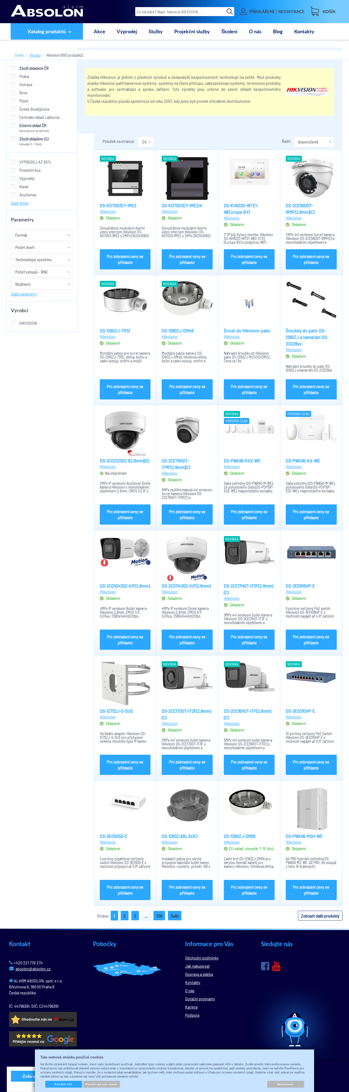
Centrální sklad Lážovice (39, 117)
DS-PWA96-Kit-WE (303, 461)
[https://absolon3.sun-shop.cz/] (47, 11)
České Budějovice (34, 109)
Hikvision (28, 323)
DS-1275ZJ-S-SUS (116, 711)
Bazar (24, 186)
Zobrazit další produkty (320, 915)
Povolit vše (64, 1084)
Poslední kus (30, 170)
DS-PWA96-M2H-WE (304, 836)
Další (175, 915)
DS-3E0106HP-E (300, 586)
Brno (23, 92)
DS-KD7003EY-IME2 (118, 205)
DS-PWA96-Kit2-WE (242, 461)
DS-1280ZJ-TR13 (115, 330)
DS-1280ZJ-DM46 (178, 330)
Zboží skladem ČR (34, 68)
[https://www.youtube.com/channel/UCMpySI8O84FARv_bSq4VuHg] (276, 966)
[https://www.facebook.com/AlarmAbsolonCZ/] (265, 966)
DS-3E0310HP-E (300, 711)
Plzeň (23, 100)
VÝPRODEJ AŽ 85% (35, 161)
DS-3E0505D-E (113, 836)
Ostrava (25, 84)
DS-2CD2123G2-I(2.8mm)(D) (124, 461)
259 (159, 915)
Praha (24, 76)
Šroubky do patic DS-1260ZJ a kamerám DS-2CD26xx (307, 337)
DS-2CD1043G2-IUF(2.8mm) (125, 586)
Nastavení (285, 1084)
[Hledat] (230, 11)
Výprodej (26, 178)
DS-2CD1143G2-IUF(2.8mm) (186, 586)
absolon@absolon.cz (33, 968)
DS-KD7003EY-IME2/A (182, 205)
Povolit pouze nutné (101, 1084)
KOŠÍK (329, 11)
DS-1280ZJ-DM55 (239, 836)
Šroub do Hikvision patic (247, 330)
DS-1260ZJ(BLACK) (179, 836)
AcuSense (28, 194)
